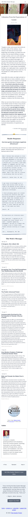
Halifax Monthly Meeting (6, 346)
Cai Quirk (6, 437)
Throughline (3, 308)
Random (14, 464)
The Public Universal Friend (10, 292)
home (3, 508)
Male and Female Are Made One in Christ (12, 376)
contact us (9, 508)
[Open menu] (25, 2)
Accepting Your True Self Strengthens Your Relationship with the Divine (13, 270)
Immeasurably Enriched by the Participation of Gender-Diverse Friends (11, 316)
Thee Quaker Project (16, 513)
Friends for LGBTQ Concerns (7, 286)
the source (11, 421)
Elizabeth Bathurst (5, 398)
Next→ (23, 464)
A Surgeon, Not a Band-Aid (10, 244)
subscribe (15, 508)
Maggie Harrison (4, 370)
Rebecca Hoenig (17, 420)
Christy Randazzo (5, 263)
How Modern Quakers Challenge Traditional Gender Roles (12, 352)
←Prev (5, 464)
